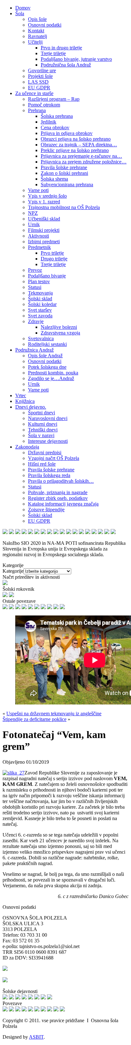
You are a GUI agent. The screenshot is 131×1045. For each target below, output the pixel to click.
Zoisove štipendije (46, 509)
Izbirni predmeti (44, 241)
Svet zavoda (40, 315)
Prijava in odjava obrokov (67, 133)
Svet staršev (40, 310)
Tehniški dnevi (43, 429)
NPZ (33, 213)
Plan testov (39, 281)
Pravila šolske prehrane (64, 167)
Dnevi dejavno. (30, 407)
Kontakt (36, 30)
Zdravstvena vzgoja (60, 332)
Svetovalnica (41, 338)
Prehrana (37, 110)
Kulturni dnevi (42, 424)
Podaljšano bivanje (47, 275)
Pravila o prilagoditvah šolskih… (61, 481)
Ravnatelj (37, 36)
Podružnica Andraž (34, 350)
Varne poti (38, 190)
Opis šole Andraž (45, 355)
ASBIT (36, 1037)
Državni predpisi (44, 452)
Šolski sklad (40, 298)
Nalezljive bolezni (59, 327)
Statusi (34, 287)
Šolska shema (54, 179)
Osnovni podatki (44, 25)
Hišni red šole (42, 464)
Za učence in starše (34, 93)
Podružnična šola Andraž (66, 64)
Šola (19, 13)
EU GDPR (39, 87)
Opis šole (37, 19)
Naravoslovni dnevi (47, 418)
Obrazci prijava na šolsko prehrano (76, 139)
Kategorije (13, 571)
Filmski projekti (43, 230)
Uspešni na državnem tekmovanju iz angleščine (53, 713)
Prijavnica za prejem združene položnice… (84, 161)
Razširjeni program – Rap (53, 99)
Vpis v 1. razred (44, 201)
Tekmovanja (40, 293)
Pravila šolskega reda (49, 475)
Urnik (34, 224)
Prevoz (35, 270)
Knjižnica (25, 401)
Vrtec (20, 395)
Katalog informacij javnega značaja (63, 504)
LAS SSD (38, 82)
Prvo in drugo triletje (61, 47)
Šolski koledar (42, 304)
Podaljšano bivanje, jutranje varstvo (76, 59)
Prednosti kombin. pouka (53, 372)
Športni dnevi (41, 412)
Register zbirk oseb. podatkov (58, 498)
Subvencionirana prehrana (67, 184)
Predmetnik (39, 247)
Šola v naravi (41, 435)
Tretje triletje (53, 53)
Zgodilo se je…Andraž (51, 378)
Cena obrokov (55, 127)
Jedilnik (48, 121)
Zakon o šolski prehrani (64, 173)
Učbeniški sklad (44, 218)
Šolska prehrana (57, 116)
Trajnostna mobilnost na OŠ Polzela (64, 207)
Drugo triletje (54, 258)
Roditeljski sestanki (47, 344)
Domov (23, 7)
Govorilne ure (42, 70)
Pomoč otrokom (44, 104)
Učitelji (35, 42)
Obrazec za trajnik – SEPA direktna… (79, 144)
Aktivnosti (38, 236)
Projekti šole (40, 76)
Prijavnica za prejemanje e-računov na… (81, 156)
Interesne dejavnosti (48, 441)
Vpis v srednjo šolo (47, 196)
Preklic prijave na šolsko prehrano (75, 150)
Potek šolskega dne (47, 367)
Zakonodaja (27, 446)
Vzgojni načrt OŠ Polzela (53, 458)
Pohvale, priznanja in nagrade (57, 492)
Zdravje (36, 321)
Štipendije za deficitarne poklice (34, 719)
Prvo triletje (52, 253)
